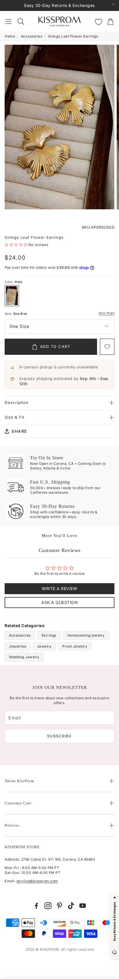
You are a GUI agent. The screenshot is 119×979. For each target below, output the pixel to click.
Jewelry (44, 646)
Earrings (49, 635)
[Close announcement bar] (113, 4)
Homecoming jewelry (86, 635)
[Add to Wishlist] (107, 347)
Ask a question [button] (59, 602)
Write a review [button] (59, 588)
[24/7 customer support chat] (114, 952)
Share (19, 431)
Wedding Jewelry (24, 657)
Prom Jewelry (74, 646)
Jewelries (17, 646)
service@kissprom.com (37, 881)
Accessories (31, 36)
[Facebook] (36, 905)
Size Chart (106, 313)
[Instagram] (47, 905)
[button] (8, 21)
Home (10, 36)
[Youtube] (82, 905)
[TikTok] (71, 905)
